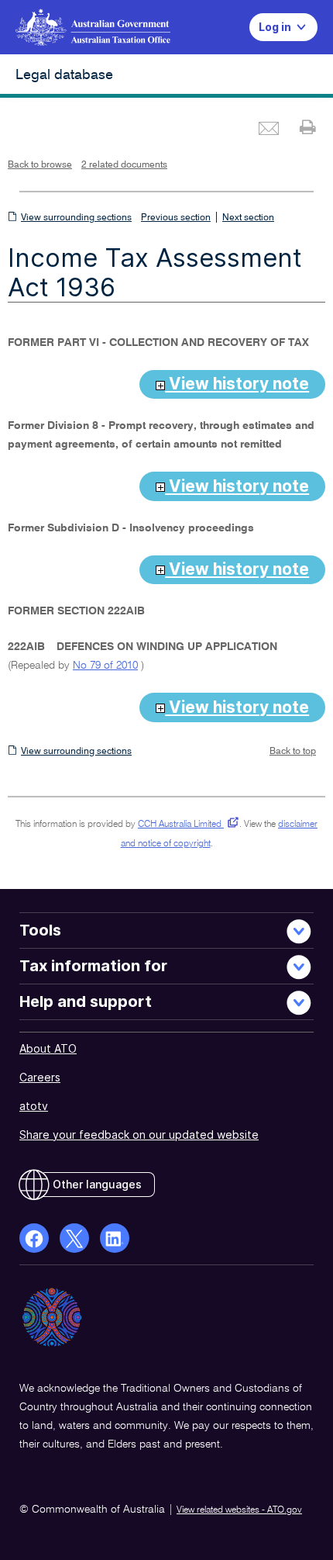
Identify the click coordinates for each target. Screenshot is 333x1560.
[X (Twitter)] (74, 1238)
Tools (40, 930)
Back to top (292, 751)
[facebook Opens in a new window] (34, 1238)
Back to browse (40, 165)
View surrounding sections (76, 218)
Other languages (97, 1184)
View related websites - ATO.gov (239, 1510)
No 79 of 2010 (105, 665)
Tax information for (93, 965)
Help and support (85, 1001)
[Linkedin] (114, 1238)
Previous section (176, 218)
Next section (248, 218)
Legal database (64, 75)
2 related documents (124, 165)
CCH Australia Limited (185, 824)
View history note (237, 383)
